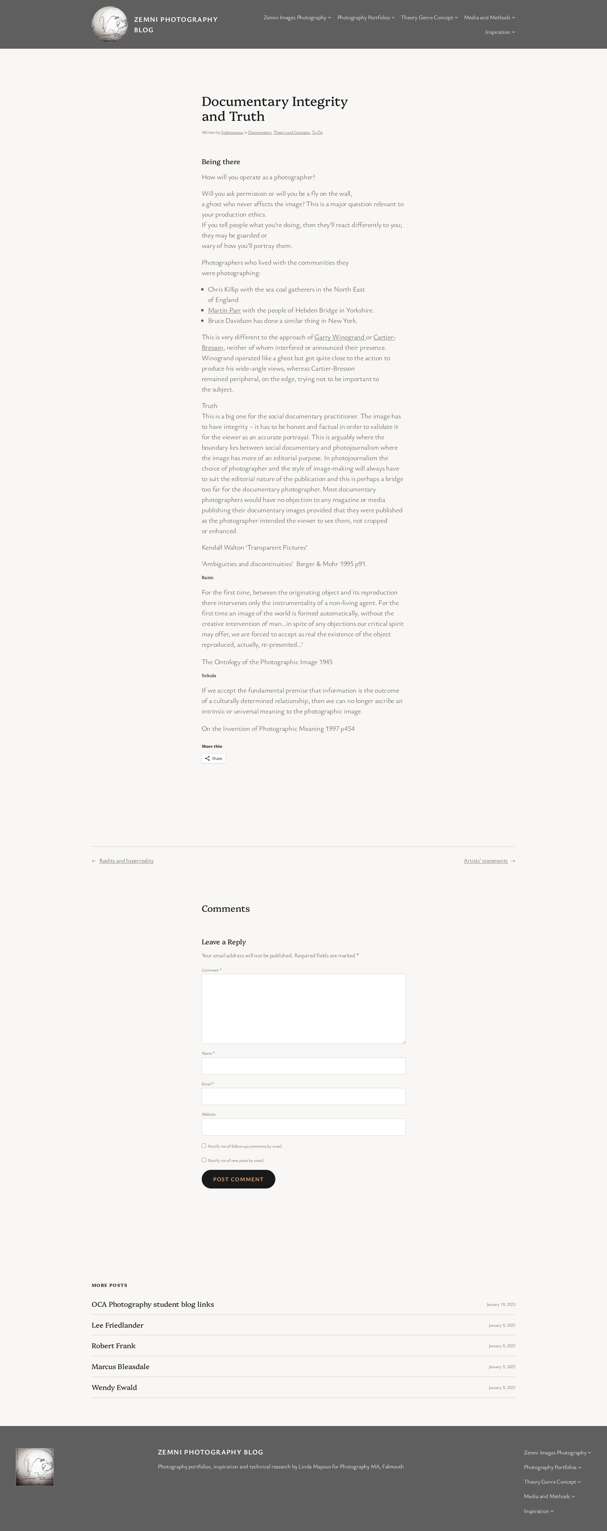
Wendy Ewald (114, 1387)
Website (209, 1114)
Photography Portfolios (363, 17)
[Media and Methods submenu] (513, 17)
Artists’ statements (486, 860)
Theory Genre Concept (427, 17)
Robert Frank (114, 1345)
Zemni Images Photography (295, 17)
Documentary (260, 132)
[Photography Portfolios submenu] (393, 17)
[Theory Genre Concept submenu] (456, 17)
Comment (212, 970)
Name (208, 1053)
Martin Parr (224, 309)
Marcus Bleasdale (120, 1366)
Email (208, 1084)
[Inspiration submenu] (513, 32)
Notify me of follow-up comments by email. (245, 1146)
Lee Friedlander (118, 1325)
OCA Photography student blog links (153, 1304)
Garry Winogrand (340, 336)
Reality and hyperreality (126, 860)
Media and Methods (487, 17)
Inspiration (498, 31)
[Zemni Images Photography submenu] (329, 17)
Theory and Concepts (291, 132)
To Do (317, 132)
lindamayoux (232, 132)
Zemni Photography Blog (211, 1451)
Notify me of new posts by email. (236, 1160)
